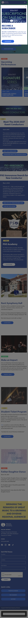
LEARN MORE (8, 41)
